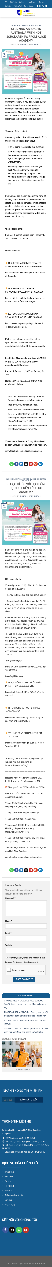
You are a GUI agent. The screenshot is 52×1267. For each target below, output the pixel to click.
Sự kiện (8, 1200)
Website (8, 945)
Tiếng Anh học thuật (14, 1195)
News (19, 25)
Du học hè (10, 479)
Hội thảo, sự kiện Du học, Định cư (29, 479)
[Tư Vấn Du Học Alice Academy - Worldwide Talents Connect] (26, 12)
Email (8, 933)
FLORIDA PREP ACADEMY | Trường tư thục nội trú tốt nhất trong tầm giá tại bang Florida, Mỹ (26, 1014)
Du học (21, 2)
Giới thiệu (13, 2)
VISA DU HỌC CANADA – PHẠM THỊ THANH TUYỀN (24, 1022)
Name (8, 921)
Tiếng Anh (18, 6)
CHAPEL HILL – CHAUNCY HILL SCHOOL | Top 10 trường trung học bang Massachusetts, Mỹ (25, 1004)
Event (13, 25)
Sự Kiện (8, 6)
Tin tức (41, 2)
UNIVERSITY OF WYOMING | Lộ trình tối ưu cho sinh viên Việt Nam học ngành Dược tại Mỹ (26, 1030)
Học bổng (31, 2)
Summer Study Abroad (31, 25)
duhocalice (36, 45)
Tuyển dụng (28, 6)
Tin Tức (8, 1190)
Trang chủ (9, 1172)
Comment (10, 898)
